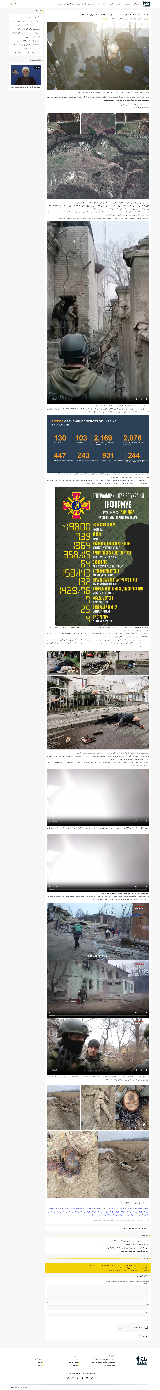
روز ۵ (127, 1209)
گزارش (40, 1365)
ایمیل (147, 1312)
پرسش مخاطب (73, 1362)
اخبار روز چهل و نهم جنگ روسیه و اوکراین (124, 1220)
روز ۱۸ (59, 1209)
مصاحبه (75, 1365)
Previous (39, 67)
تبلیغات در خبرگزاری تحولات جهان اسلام (102, 1362)
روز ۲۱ (146, 1212)
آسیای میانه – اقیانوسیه (123, 4)
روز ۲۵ (123, 1212)
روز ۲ (143, 1209)
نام (148, 1304)
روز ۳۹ (144, 1215)
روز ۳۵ (65, 1212)
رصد (76, 1359)
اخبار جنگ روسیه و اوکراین (142, 1220)
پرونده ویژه (61, 4)
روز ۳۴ (71, 1212)
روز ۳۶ (59, 1212)
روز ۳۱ (88, 1212)
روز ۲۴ (129, 1212)
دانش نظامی (91, 4)
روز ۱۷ (65, 1209)
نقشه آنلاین (71, 4)
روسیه (95, 1220)
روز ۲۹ (100, 1212)
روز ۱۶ (70, 1209)
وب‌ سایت (146, 1320)
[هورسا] (78, 1378)
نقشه (78, 4)
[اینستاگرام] (73, 1378)
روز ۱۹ (54, 1209)
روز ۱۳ (86, 1209)
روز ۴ (132, 1209)
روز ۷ (117, 1209)
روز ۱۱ (97, 1209)
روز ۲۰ (49, 1209)
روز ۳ (138, 1209)
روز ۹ (107, 1209)
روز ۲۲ (140, 1212)
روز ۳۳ (77, 1212)
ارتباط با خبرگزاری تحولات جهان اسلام (103, 1359)
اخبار (76, 1356)
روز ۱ (147, 1209)
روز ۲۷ (112, 1212)
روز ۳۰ (94, 1212)
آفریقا (111, 4)
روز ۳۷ (53, 1212)
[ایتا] (87, 1378)
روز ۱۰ (102, 1209)
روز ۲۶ (117, 1212)
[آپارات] (68, 1378)
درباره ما (111, 1356)
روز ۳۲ (83, 1212)
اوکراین (112, 1220)
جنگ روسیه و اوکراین (103, 1220)
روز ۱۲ (92, 1209)
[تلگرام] (91, 1378)
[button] (19, 4)
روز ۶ (122, 1209)
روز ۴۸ (92, 1215)
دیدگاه (146, 1284)
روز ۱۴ (81, 1209)
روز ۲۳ (135, 1212)
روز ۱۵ (76, 1209)
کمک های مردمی (109, 1365)
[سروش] (82, 1378)
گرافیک (84, 4)
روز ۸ (112, 1209)
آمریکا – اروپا (102, 4)
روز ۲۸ (106, 1212)
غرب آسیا (136, 4)
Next (35, 67)
